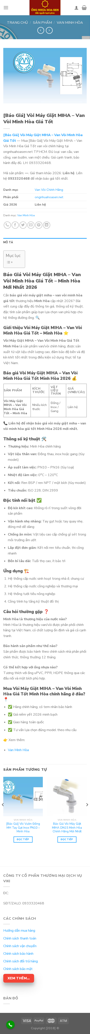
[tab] (45, 242)
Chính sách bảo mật (18, 968)
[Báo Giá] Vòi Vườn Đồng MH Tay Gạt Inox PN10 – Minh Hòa (23, 827)
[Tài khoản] (76, 7)
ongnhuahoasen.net (49, 197)
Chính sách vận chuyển (19, 946)
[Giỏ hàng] (84, 7)
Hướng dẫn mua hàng (19, 930)
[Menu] (6, 7)
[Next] (87, 813)
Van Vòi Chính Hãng (49, 190)
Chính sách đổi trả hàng (20, 961)
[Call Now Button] (10, 1024)
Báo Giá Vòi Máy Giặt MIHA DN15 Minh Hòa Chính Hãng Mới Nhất (67, 827)
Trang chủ (17, 22)
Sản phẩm (42, 22)
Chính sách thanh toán (19, 938)
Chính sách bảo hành (18, 953)
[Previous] (3, 813)
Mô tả (8, 242)
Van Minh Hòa (70, 22)
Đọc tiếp (23, 839)
